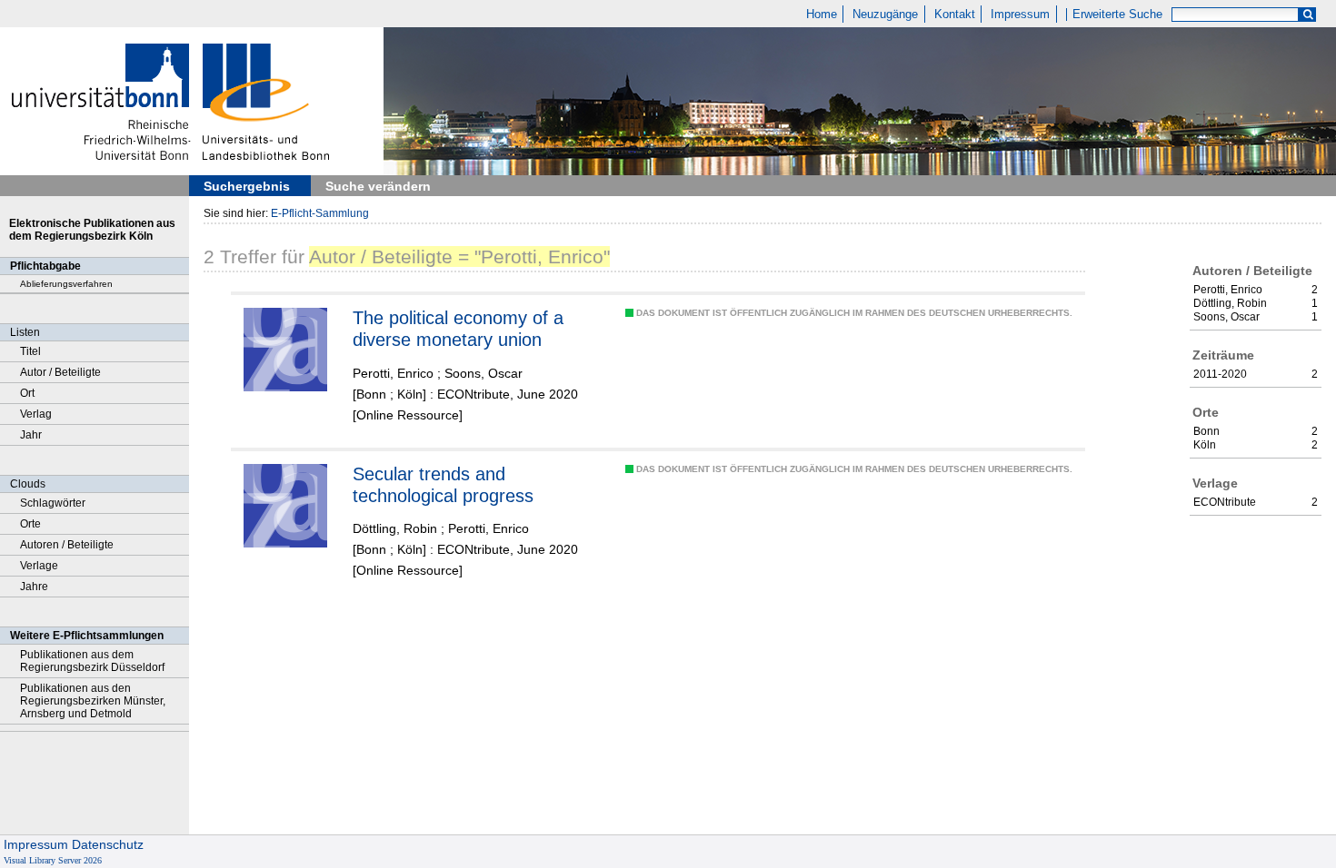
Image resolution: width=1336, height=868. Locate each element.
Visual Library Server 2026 (53, 860)
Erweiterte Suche (1117, 14)
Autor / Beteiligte (60, 372)
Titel (30, 351)
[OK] (1308, 15)
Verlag (36, 414)
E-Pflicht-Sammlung (320, 213)
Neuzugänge (885, 14)
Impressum (1020, 14)
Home (821, 14)
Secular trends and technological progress (443, 485)
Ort (27, 393)
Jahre (34, 586)
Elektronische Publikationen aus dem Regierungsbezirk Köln (92, 229)
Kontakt (954, 14)
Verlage (39, 565)
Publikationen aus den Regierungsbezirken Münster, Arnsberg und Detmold (92, 701)
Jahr (31, 435)
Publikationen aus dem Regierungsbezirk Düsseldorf (92, 661)
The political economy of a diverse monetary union (458, 329)
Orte (30, 524)
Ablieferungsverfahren (66, 284)
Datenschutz (108, 844)
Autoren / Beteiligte (67, 544)
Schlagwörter (52, 503)
